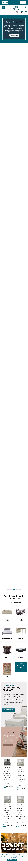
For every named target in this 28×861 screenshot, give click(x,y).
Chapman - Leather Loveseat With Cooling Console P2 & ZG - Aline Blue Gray (7, 773)
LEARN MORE (9, 710)
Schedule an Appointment (5, 2)
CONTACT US (22, 2)
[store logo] (14, 8)
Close (15, 859)
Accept (10, 859)
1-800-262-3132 (15, 2)
